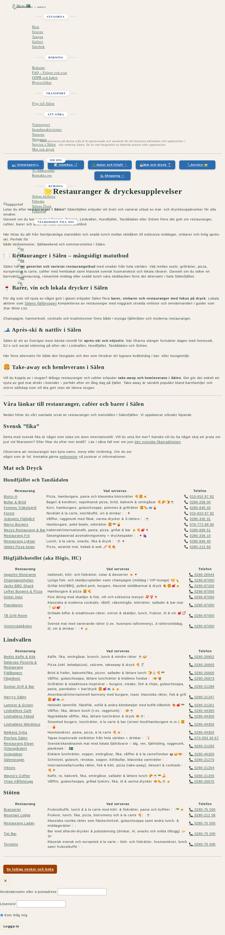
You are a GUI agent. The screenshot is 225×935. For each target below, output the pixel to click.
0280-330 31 (200, 519)
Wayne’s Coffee (17, 776)
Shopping (39, 139)
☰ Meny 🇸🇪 (21, 5)
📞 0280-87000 (201, 580)
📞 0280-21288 (201, 686)
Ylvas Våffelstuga (18, 781)
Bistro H (10, 496)
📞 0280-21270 (201, 759)
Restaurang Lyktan (19, 541)
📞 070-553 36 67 (204, 738)
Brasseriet (12, 809)
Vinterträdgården (18, 626)
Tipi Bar (10, 833)
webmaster (69, 456)
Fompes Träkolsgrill (20, 507)
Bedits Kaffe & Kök (19, 656)
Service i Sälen (44, 144)
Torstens (11, 844)
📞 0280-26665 (201, 665)
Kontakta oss (42, 175)
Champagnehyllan (18, 580)
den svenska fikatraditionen (158, 442)
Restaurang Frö (17, 535)
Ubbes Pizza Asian (19, 547)
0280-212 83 (200, 547)
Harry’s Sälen (15, 697)
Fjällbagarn (13, 673)
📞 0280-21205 (201, 776)
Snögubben (13, 754)
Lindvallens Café (17, 710)
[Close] (9, 241)
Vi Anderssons (43, 170)
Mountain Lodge (17, 815)
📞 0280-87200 (201, 586)
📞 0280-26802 (201, 656)
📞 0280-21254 (201, 768)
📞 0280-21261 (201, 705)
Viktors (9, 768)
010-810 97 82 (202, 496)
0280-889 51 (200, 530)
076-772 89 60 (202, 524)
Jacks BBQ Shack (19, 586)
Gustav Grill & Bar (19, 686)
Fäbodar (38, 201)
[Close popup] (5, 881)
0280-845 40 (200, 507)
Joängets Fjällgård (19, 519)
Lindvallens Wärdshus (22, 724)
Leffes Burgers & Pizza (23, 591)
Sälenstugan (14, 759)
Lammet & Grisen (18, 705)
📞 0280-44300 (201, 710)
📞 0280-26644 (201, 574)
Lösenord (7, 904)
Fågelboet (12, 678)
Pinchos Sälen (16, 738)
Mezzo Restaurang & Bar (25, 530)
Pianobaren (13, 605)
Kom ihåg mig (15, 915)
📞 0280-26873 (201, 678)
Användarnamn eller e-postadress (28, 892)
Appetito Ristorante (20, 574)
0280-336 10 (200, 535)
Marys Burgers (16, 524)
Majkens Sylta (15, 732)
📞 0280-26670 (201, 781)
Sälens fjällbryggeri (41, 303)
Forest (9, 513)
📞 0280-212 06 (202, 815)
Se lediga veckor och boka (30, 869)
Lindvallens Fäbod (19, 716)
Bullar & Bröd (15, 502)
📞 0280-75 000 (202, 809)
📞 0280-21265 (201, 746)
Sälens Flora (42, 206)
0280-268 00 (200, 502)
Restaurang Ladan (19, 823)
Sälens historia (43, 196)
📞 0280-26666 (201, 673)
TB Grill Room (15, 615)
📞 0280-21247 (201, 697)
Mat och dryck (43, 149)
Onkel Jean (13, 597)
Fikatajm (39, 211)
